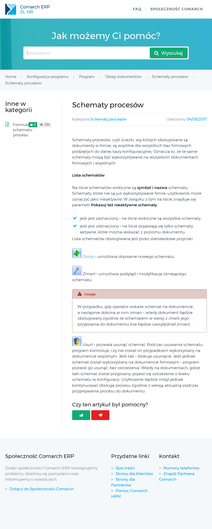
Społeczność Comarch (176, 9)
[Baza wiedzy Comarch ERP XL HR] (27, 9)
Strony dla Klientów (134, 473)
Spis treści (125, 467)
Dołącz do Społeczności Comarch (42, 488)
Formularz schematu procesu (23, 129)
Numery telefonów (181, 467)
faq (137, 9)
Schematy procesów (108, 119)
